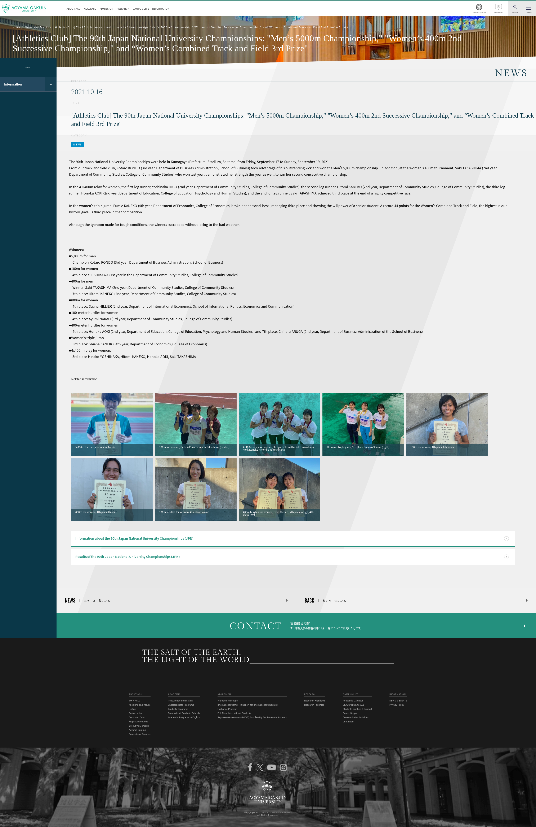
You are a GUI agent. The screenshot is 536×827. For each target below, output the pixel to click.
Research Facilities (314, 705)
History (132, 709)
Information (13, 84)
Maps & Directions (138, 721)
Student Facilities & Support (357, 709)
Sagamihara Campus (140, 734)
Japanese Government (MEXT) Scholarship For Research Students (252, 717)
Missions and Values (140, 705)
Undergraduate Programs (181, 705)
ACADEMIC (90, 8)
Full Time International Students (234, 713)
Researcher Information (180, 700)
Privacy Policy (396, 705)
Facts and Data (136, 717)
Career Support (350, 713)
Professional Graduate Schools (184, 713)
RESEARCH (123, 8)
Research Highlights (314, 700)
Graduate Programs (178, 709)
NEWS (77, 144)
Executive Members (139, 726)
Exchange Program (227, 709)
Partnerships (135, 713)
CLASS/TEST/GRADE (353, 705)
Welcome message (228, 700)
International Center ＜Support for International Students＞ (248, 705)
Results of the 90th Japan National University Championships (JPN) (127, 556)
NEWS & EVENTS (398, 700)
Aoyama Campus (137, 730)
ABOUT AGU (74, 8)
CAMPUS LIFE (141, 8)
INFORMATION (160, 8)
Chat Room (348, 721)
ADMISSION (106, 8)
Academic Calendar (353, 700)
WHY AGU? (134, 700)
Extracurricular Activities (356, 717)
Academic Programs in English (184, 717)
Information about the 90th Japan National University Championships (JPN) (134, 538)
